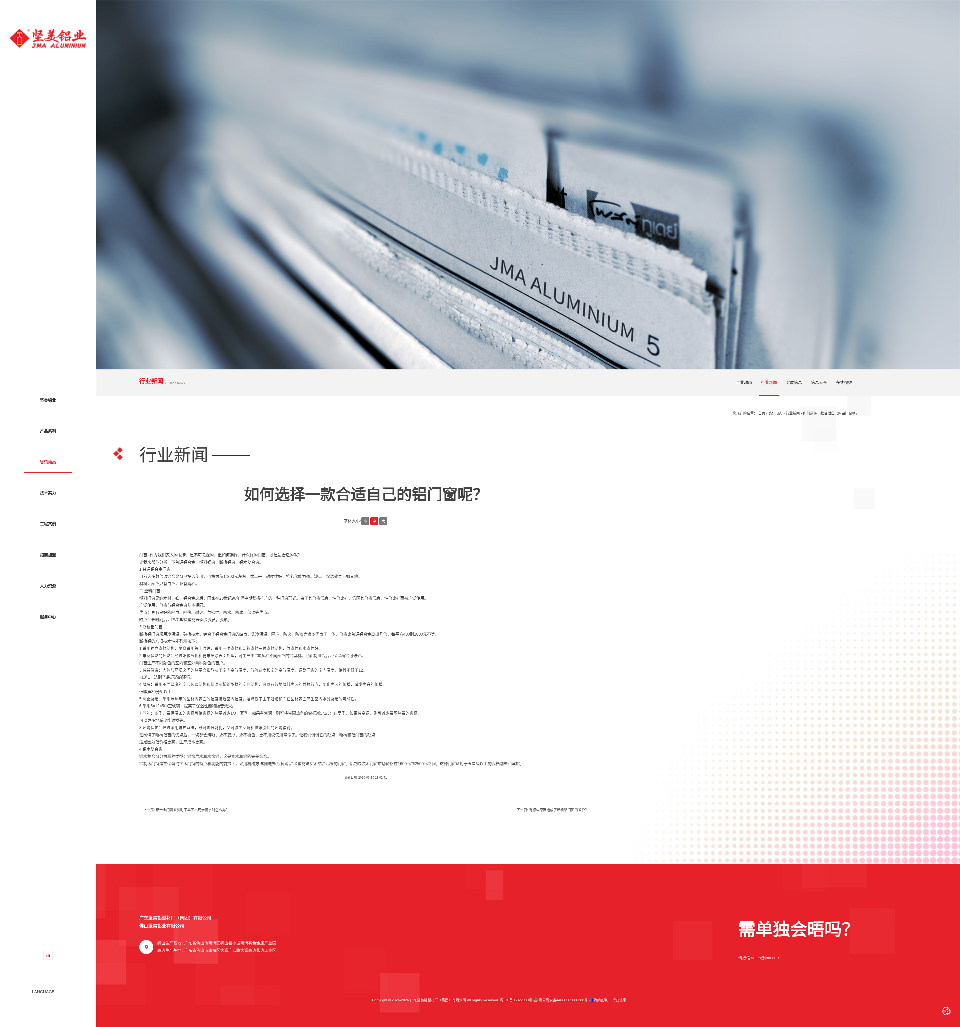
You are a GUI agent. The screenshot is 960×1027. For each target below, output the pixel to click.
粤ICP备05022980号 (516, 1000)
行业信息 (617, 1000)
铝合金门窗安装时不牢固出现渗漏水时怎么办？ (192, 810)
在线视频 (844, 382)
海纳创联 (601, 1000)
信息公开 (819, 382)
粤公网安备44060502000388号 (563, 1000)
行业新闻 (769, 382)
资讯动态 (775, 413)
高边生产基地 (216, 950)
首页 (761, 413)
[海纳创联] (591, 1000)
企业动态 (744, 382)
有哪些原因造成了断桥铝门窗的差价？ (558, 810)
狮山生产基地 (216, 943)
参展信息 (794, 382)
